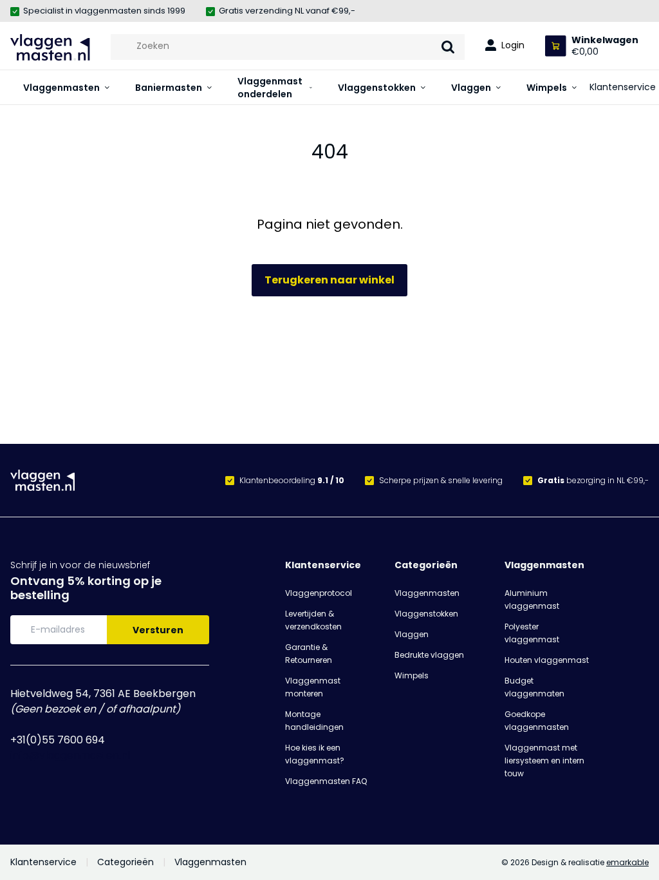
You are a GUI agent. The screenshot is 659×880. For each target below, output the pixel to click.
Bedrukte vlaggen (429, 654)
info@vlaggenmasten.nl (70, 755)
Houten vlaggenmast (547, 660)
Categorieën (426, 565)
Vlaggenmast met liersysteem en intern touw (544, 760)
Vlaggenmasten (61, 87)
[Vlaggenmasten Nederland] (50, 47)
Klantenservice (622, 87)
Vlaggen (471, 87)
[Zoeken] (447, 47)
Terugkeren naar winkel (329, 280)
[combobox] (287, 46)
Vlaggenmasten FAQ (326, 781)
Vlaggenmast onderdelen (269, 87)
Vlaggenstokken (377, 87)
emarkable (627, 862)
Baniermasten (168, 87)
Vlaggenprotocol (318, 593)
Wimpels (546, 87)
